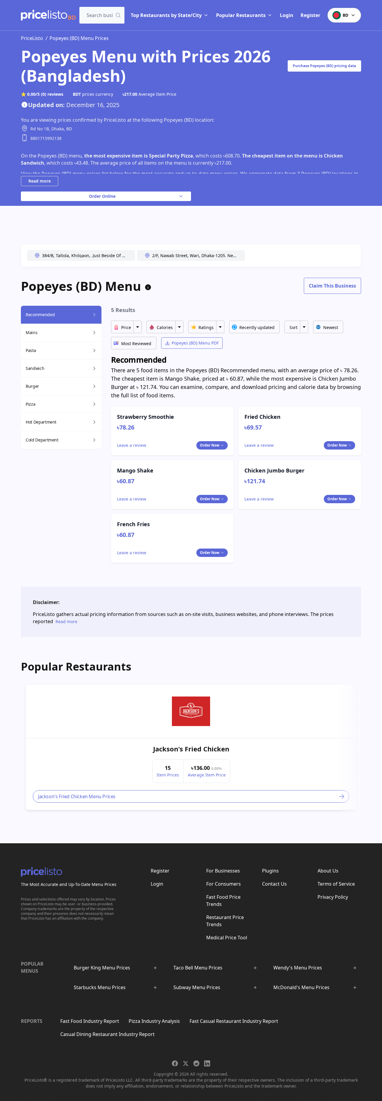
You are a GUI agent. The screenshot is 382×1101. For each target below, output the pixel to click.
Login (286, 15)
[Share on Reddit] (196, 1063)
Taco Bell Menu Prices (197, 967)
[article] (191, 747)
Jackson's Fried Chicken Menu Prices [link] (76, 796)
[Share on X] (186, 1063)
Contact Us (274, 884)
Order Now (209, 445)
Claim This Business (332, 285)
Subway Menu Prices (196, 987)
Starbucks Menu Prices (100, 987)
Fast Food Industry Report (89, 1021)
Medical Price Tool (226, 937)
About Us (328, 870)
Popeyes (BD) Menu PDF (195, 343)
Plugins (270, 870)
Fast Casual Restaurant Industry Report (234, 1021)
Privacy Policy (333, 897)
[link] (191, 711)
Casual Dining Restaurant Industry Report (107, 1034)
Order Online (102, 196)
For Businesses (223, 870)
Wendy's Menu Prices (297, 967)
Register (310, 15)
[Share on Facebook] (175, 1063)
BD (345, 15)
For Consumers (223, 884)
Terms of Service (336, 884)
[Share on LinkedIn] (207, 1063)
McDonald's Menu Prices (301, 987)
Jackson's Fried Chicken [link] (191, 748)
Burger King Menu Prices (102, 967)
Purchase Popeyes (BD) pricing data (324, 65)
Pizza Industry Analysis (154, 1021)
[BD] (44, 15)
